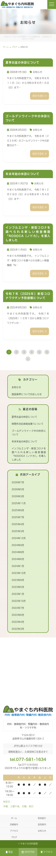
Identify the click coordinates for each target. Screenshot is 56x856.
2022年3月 (18, 629)
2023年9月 (18, 580)
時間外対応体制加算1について (27, 424)
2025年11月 (19, 503)
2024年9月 (18, 545)
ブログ (14, 837)
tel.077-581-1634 (28, 759)
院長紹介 (42, 818)
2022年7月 (18, 608)
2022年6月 (18, 615)
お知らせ (37, 72)
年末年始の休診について (24, 441)
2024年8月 (18, 552)
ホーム (14, 818)
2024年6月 (18, 559)
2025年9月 (18, 510)
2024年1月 (18, 566)
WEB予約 (29, 852)
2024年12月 (19, 538)
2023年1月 (18, 594)
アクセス (48, 852)
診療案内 (14, 824)
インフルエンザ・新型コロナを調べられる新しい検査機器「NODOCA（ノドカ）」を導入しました (29, 454)
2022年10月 (19, 601)
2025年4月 (18, 524)
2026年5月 (18, 489)
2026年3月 (18, 496)
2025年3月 (18, 531)
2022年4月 (18, 622)
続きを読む (38, 96)
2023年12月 (19, 573)
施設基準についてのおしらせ (27, 394)
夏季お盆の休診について (24, 417)
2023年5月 (18, 587)
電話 (10, 852)
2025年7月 (18, 517)
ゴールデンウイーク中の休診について (29, 433)
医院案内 (42, 824)
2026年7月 (18, 482)
